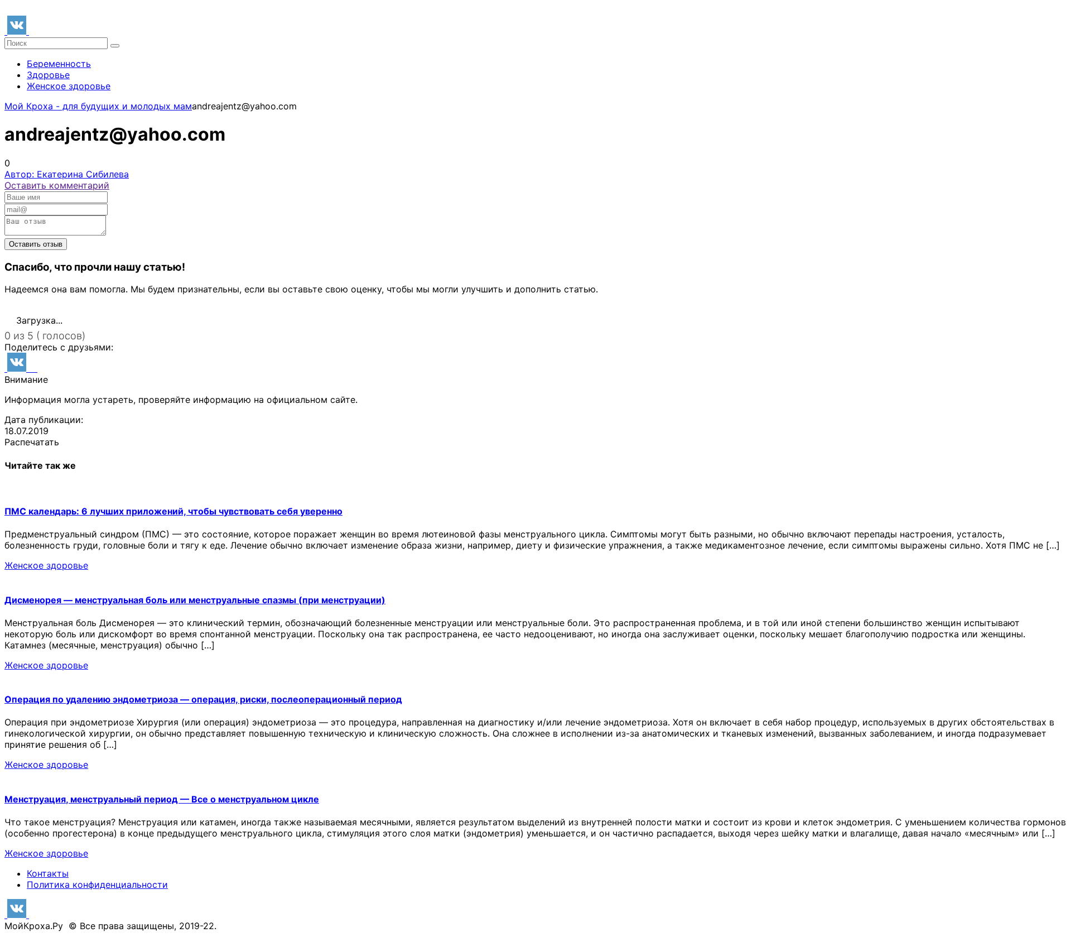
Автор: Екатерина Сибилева (66, 174)
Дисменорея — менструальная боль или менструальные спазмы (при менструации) (194, 599)
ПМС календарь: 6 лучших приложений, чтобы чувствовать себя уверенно (173, 511)
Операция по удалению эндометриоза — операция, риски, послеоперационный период (203, 699)
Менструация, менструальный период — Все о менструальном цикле (161, 799)
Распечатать (31, 442)
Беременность (59, 63)
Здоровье (48, 74)
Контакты (48, 873)
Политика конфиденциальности (97, 884)
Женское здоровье (68, 86)
